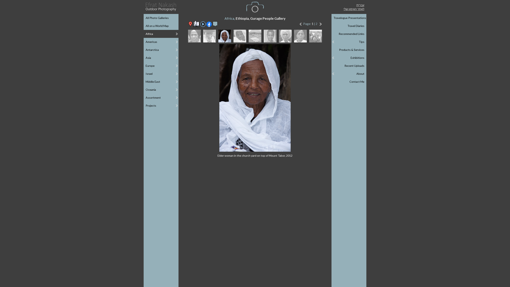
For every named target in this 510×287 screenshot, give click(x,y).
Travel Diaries (355, 26)
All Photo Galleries (157, 18)
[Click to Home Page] (161, 6)
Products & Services (351, 49)
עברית (360, 5)
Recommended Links (351, 33)
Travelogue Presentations (349, 18)
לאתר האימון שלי (353, 9)
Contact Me (356, 81)
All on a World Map (157, 26)
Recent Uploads (354, 65)
